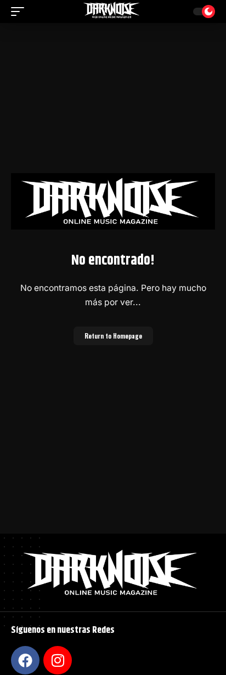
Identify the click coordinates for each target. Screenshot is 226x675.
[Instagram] (57, 660)
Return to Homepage (113, 335)
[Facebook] (25, 660)
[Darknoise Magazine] (113, 11)
